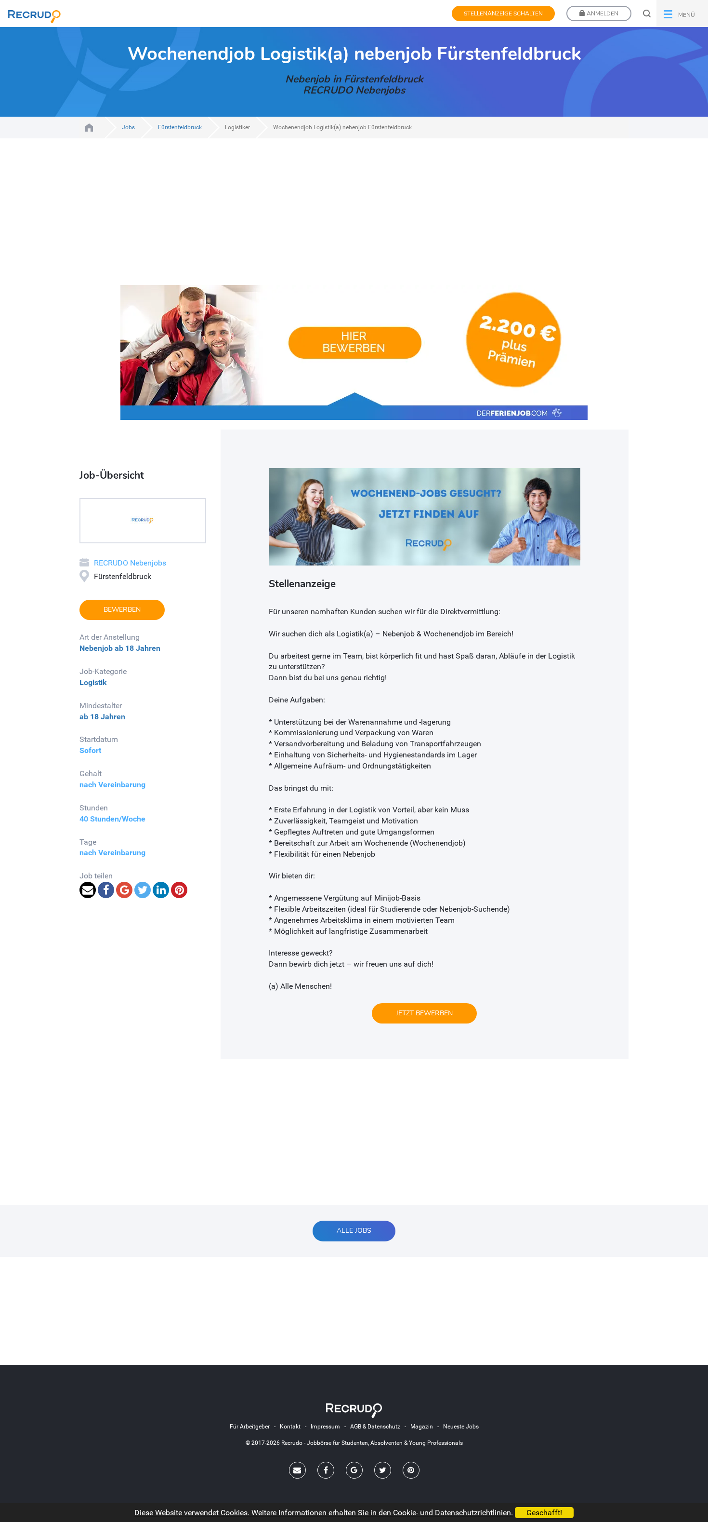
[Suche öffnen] (646, 13)
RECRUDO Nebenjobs (130, 562)
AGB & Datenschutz (375, 1426)
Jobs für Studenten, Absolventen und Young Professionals (89, 127)
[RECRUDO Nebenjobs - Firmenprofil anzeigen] (142, 520)
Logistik (93, 682)
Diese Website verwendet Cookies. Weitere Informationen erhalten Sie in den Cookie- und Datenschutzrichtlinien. (323, 1512)
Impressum (325, 1426)
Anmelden (601, 13)
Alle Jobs (354, 1230)
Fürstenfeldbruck (180, 127)
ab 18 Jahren (137, 648)
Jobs (128, 127)
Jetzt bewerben (424, 1013)
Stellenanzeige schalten (503, 13)
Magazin (421, 1426)
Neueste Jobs (461, 1426)
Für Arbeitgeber (250, 1426)
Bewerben (122, 609)
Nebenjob (96, 648)
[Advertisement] (354, 217)
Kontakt (290, 1426)
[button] (682, 13)
